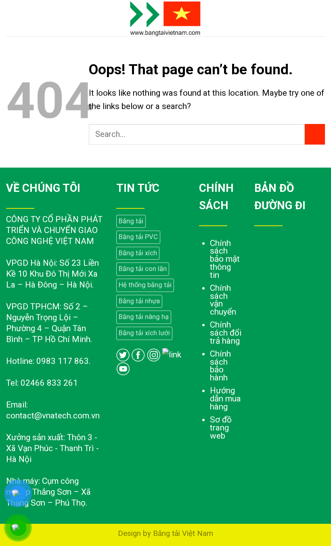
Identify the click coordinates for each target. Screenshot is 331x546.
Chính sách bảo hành (220, 365)
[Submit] (315, 134)
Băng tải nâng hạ (144, 317)
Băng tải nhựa (139, 301)
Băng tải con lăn (143, 269)
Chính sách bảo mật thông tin (225, 259)
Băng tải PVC (138, 237)
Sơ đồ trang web (221, 428)
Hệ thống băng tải (145, 285)
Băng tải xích (138, 253)
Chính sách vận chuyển (223, 300)
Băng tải (131, 221)
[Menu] (12, 18)
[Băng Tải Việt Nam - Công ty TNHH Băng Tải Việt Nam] (165, 18)
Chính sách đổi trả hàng (225, 333)
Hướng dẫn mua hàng (225, 399)
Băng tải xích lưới (144, 333)
